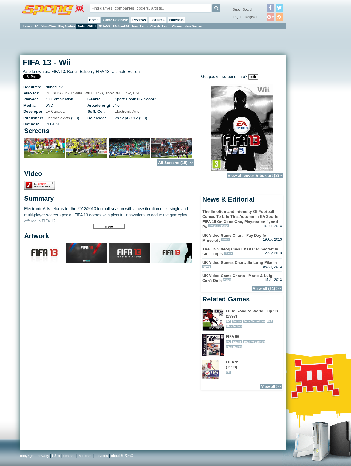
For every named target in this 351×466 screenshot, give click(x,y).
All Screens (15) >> (175, 162)
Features (158, 20)
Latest (27, 26)
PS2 (127, 93)
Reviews (139, 20)
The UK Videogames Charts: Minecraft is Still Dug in (240, 251)
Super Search (243, 10)
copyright (27, 456)
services (101, 456)
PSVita (76, 93)
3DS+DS (104, 26)
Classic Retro (159, 26)
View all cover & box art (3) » (255, 175)
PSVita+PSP (121, 26)
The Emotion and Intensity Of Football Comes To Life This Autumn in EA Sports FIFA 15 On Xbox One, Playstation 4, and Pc (240, 219)
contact (69, 456)
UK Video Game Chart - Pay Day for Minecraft (235, 238)
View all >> (271, 386)
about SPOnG (122, 456)
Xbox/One (48, 26)
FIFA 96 (245, 341)
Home (93, 20)
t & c (56, 456)
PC (37, 26)
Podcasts (176, 20)
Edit (253, 77)
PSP (136, 93)
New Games (193, 26)
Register (251, 17)
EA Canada (55, 111)
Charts (177, 26)
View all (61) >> (267, 288)
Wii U (89, 93)
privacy (43, 456)
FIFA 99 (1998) (232, 367)
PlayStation (66, 26)
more (109, 226)
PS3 (99, 93)
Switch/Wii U (87, 26)
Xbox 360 (113, 93)
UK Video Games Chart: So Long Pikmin (239, 262)
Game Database (115, 20)
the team (85, 456)
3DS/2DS (61, 93)
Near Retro (140, 26)
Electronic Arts (127, 111)
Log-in (237, 17)
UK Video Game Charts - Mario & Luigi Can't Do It (237, 278)
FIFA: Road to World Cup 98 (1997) (252, 318)
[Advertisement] (311, 112)
